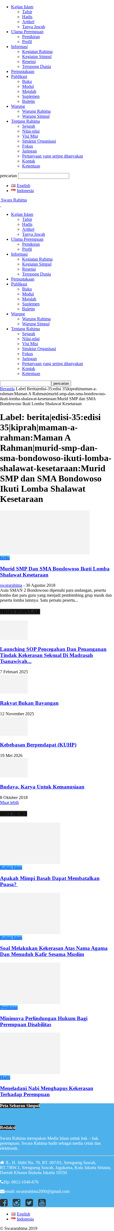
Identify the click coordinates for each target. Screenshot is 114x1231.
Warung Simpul (36, 116)
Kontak (28, 161)
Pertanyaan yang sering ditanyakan (52, 156)
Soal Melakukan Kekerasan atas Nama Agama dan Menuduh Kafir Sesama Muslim (54, 951)
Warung (18, 106)
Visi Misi (30, 136)
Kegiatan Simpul (36, 56)
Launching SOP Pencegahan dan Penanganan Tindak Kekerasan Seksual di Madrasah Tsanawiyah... (53, 655)
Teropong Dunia (36, 66)
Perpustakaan (22, 71)
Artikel (28, 21)
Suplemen (31, 96)
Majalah (29, 91)
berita (5, 558)
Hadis (27, 16)
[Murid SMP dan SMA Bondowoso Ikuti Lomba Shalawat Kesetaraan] (45, 553)
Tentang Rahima (25, 121)
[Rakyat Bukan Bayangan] (14, 692)
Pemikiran (31, 36)
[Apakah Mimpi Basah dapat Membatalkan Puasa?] (30, 862)
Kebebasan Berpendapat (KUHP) (38, 745)
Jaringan (29, 151)
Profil (27, 41)
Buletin (28, 101)
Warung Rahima (36, 111)
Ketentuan (31, 166)
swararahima (11, 585)
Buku (27, 81)
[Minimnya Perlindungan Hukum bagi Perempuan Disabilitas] (30, 1002)
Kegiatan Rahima (37, 51)
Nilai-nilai (31, 131)
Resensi (29, 61)
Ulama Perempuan (27, 31)
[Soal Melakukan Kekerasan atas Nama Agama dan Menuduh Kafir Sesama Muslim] (30, 932)
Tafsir (27, 11)
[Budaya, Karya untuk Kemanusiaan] (14, 776)
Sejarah (28, 126)
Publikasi (19, 76)
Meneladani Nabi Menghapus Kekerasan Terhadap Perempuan (46, 1091)
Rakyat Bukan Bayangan (29, 703)
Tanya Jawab (33, 26)
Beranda (7, 388)
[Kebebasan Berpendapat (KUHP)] (14, 734)
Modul (28, 86)
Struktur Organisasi (39, 141)
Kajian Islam (22, 6)
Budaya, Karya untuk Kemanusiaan (42, 787)
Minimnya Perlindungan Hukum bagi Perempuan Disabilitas (43, 1021)
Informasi (19, 46)
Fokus (27, 146)
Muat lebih (9, 802)
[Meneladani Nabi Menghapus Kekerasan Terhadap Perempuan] (30, 1072)
